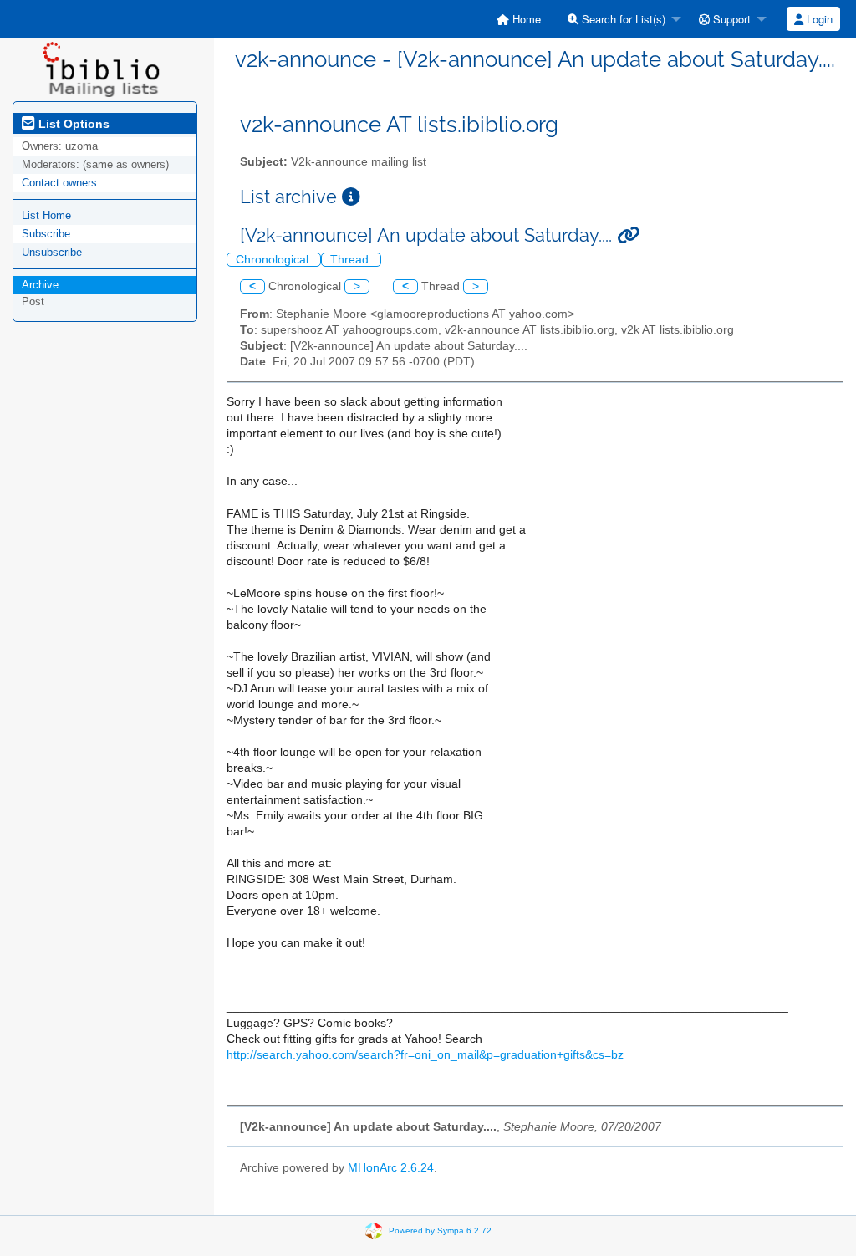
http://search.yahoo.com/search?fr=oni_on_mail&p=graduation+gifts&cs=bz (425, 1055)
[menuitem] (518, 19)
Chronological (274, 259)
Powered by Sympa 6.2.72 (440, 1230)
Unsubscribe (52, 252)
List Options (72, 123)
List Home (46, 215)
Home (525, 19)
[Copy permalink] (628, 235)
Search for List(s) (621, 19)
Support (730, 19)
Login (818, 19)
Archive (40, 284)
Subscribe (46, 233)
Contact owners (59, 182)
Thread (351, 259)
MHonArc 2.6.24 (391, 1168)
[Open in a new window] (351, 196)
